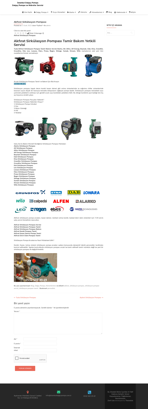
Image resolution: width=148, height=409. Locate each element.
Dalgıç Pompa (41, 12)
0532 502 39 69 (20, 84)
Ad (15, 339)
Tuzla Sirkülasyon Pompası (25, 297)
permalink (51, 288)
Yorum (17, 311)
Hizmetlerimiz (97, 12)
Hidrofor (84, 12)
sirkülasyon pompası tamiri (28, 288)
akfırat (66, 286)
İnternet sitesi (17, 349)
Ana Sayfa (28, 12)
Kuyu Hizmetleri (59, 12)
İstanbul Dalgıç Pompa (27, 3)
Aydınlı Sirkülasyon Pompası (91, 297)
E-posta (17, 343)
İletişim (133, 12)
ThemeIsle (129, 400)
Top (143, 404)
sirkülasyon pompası (77, 286)
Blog (110, 12)
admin (48, 25)
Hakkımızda (120, 12)
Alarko (71, 12)
